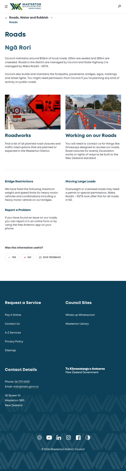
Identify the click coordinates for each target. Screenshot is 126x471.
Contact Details (21, 370)
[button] (6, 6)
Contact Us (12, 324)
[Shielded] (88, 437)
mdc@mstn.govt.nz (26, 387)
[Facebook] (78, 437)
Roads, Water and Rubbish (28, 17)
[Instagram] (68, 437)
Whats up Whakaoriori (80, 315)
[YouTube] (49, 437)
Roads (13, 22)
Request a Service (23, 303)
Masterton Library (77, 324)
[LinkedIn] (59, 437)
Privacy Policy (14, 341)
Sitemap (10, 350)
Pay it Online (13, 315)
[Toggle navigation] (51, 18)
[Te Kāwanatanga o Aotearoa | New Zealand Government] (90, 371)
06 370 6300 (22, 382)
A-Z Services (13, 333)
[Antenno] (39, 437)
